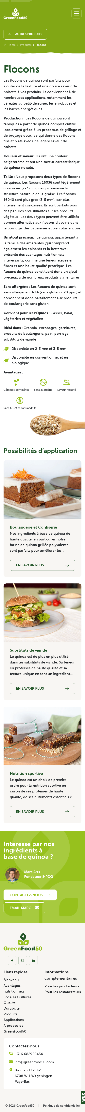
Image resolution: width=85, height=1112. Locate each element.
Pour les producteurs (61, 986)
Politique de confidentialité (61, 1105)
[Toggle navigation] (76, 13)
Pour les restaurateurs (62, 992)
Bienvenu (11, 980)
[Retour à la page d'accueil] (15, 13)
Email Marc (20, 908)
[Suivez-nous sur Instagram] (22, 960)
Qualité (10, 1003)
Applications (14, 1020)
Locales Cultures (17, 997)
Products (25, 45)
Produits (10, 1014)
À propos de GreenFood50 (15, 1028)
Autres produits (28, 34)
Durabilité (12, 1008)
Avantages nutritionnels (14, 988)
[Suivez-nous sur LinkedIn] (33, 960)
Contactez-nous (26, 895)
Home (12, 45)
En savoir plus (30, 565)
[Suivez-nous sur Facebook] (12, 960)
